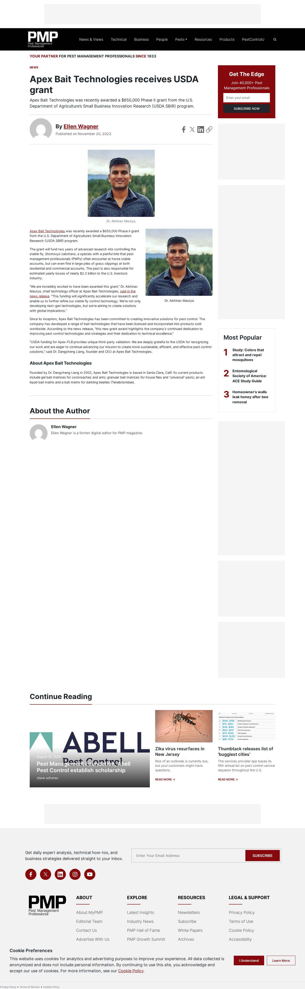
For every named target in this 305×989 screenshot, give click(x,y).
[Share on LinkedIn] (200, 129)
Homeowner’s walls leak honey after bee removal (250, 397)
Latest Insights (140, 912)
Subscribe (263, 855)
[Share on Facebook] (183, 129)
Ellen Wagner (81, 126)
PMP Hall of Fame (143, 930)
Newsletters (189, 912)
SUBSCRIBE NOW (247, 108)
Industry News (140, 921)
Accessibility (240, 939)
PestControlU (253, 39)
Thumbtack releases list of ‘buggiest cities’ (245, 751)
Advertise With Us (92, 939)
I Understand (249, 960)
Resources (203, 39)
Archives (186, 939)
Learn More (281, 960)
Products (226, 39)
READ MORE (164, 779)
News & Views (91, 39)
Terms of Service (30, 987)
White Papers (190, 930)
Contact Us (86, 930)
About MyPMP (89, 912)
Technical (119, 39)
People (162, 39)
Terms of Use (241, 921)
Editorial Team (89, 921)
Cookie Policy (241, 930)
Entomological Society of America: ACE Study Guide (249, 376)
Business (141, 39)
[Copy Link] (209, 129)
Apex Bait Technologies (47, 231)
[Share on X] (192, 129)
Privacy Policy (242, 912)
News (34, 67)
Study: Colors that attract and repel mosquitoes (248, 355)
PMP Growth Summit (146, 939)
